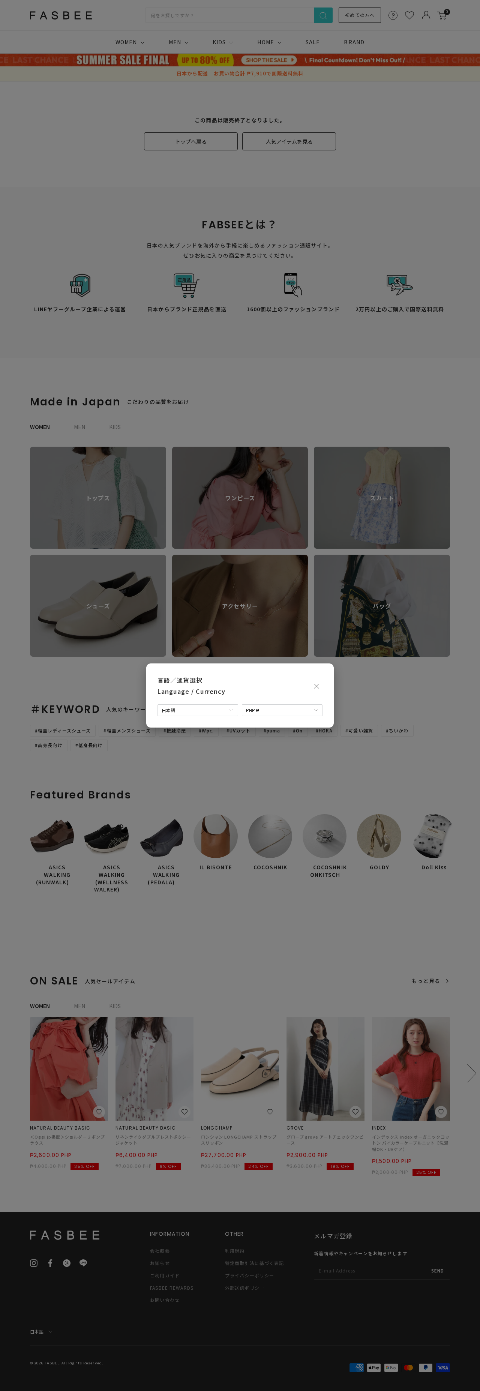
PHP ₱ (252, 710)
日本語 (168, 710)
